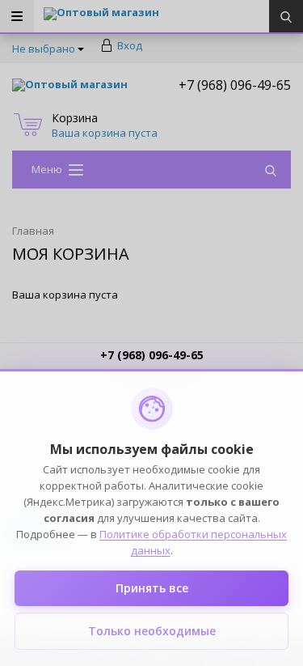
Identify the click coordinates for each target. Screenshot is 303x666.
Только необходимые (152, 630)
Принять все (152, 588)
